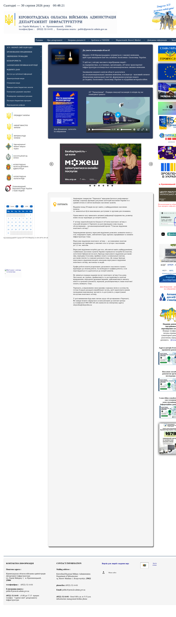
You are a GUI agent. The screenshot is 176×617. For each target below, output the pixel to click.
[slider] (101, 129)
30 (30, 229)
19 (16, 226)
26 (16, 229)
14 (23, 222)
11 (12, 222)
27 (19, 229)
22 (27, 226)
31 (8, 233)
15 (27, 222)
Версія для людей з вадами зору (115, 563)
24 (8, 229)
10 (8, 222)
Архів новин (155, 564)
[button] (51, 164)
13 (19, 222)
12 (16, 222)
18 (12, 226)
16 (30, 222)
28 (23, 229)
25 (12, 229)
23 (30, 226)
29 (27, 229)
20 (19, 226)
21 (23, 226)
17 (8, 226)
